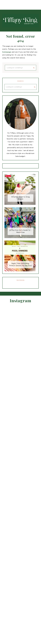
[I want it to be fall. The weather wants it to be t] (7, 2)
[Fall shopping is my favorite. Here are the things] (2, 2)
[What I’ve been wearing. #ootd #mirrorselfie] (25, 2)
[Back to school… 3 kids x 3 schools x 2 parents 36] (34, 2)
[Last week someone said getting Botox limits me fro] (29, 2)
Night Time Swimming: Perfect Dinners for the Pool (20, 264)
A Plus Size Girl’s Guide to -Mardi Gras (20, 231)
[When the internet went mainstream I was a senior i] (11, 2)
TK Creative (20, 20)
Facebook (20, 280)
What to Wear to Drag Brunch (20, 198)
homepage (6, 52)
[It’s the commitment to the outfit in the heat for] (16, 2)
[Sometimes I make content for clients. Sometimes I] (38, 2)
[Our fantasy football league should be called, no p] (20, 2)
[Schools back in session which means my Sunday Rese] (35, 385)
